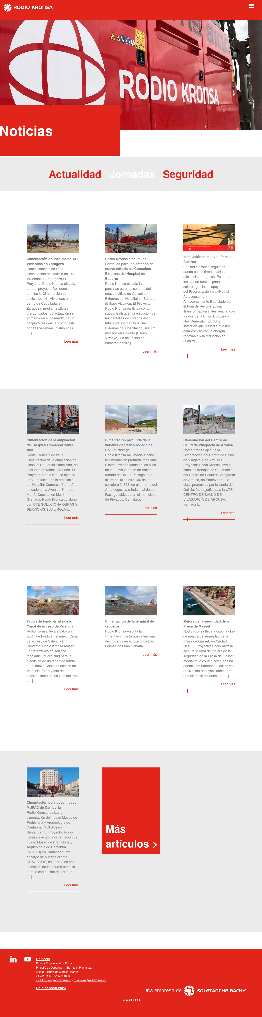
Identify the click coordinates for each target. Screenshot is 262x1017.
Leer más (71, 341)
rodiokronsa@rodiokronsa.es (53, 980)
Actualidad (75, 173)
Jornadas (132, 173)
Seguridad (188, 173)
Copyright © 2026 (131, 1000)
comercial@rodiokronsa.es (90, 980)
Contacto (43, 958)
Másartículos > (132, 836)
